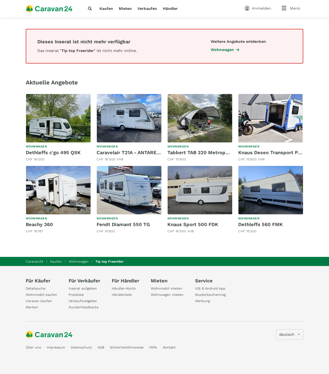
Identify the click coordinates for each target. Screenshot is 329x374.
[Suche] (91, 8)
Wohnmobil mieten (166, 288)
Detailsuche (35, 288)
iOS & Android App (210, 288)
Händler (170, 8)
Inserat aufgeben (83, 288)
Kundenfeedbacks (84, 307)
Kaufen (106, 8)
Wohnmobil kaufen (41, 295)
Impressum (56, 347)
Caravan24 (34, 261)
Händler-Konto (124, 288)
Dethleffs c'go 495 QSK (53, 152)
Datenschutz (81, 347)
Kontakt (169, 347)
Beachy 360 (39, 224)
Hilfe (153, 347)
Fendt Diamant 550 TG (123, 224)
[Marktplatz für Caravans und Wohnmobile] (49, 8)
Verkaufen (147, 8)
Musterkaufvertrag (210, 295)
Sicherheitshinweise (127, 347)
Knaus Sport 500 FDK (192, 224)
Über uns (33, 347)
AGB (101, 347)
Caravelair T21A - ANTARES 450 (133, 152)
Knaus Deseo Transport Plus (271, 152)
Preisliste (76, 295)
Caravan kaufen (39, 301)
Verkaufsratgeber (83, 301)
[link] (58, 128)
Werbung (202, 301)
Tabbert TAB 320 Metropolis (200, 152)
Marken (32, 307)
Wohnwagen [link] (222, 49)
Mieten (125, 8)
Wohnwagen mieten (167, 295)
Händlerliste (122, 295)
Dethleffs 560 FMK (260, 224)
